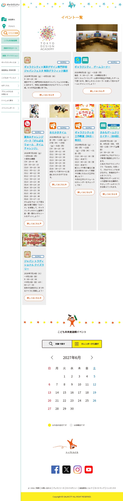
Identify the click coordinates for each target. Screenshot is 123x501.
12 (94, 384)
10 (79, 384)
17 (79, 392)
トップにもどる (72, 452)
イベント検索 (13, 33)
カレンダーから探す (90, 343)
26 (94, 400)
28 (57, 408)
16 (72, 392)
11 (87, 384)
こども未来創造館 (10, 40)
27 (49, 408)
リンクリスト (111, 488)
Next (92, 357)
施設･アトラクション (10, 55)
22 (64, 400)
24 (79, 400)
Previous (52, 357)
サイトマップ (99, 488)
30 (72, 408)
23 (72, 400)
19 (94, 392)
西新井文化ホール (10, 48)
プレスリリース (58, 488)
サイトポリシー (72, 488)
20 (49, 400)
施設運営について (86, 488)
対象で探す (60, 343)
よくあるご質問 (33, 488)
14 (57, 392)
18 (87, 392)
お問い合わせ (46, 488)
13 (49, 392)
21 (57, 400)
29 (64, 408)
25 (87, 400)
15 (64, 392)
